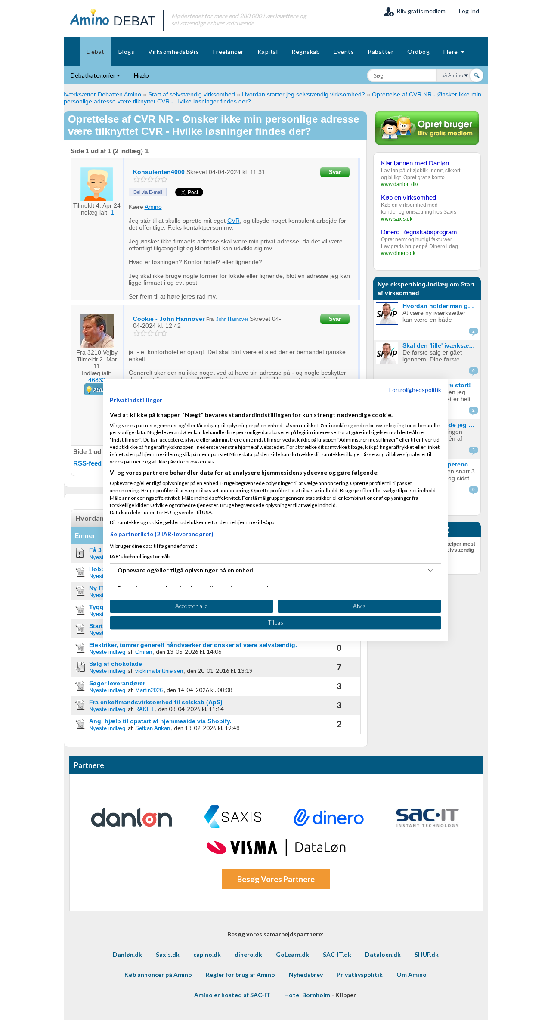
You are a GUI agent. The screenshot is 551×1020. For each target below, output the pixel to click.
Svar (335, 172)
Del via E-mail (147, 192)
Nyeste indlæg (107, 652)
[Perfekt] (164, 179)
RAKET (144, 709)
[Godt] (157, 179)
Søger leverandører (117, 683)
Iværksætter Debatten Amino (102, 94)
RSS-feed (87, 463)
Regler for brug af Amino (240, 974)
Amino (153, 206)
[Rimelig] (143, 179)
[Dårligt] (136, 179)
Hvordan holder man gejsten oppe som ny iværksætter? (440, 305)
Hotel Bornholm (307, 994)
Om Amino (411, 974)
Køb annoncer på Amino (158, 974)
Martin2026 (149, 690)
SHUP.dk (427, 954)
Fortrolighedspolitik (415, 389)
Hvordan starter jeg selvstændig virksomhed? (303, 94)
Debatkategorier (94, 75)
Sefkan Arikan (152, 728)
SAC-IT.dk (337, 954)
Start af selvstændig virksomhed (191, 94)
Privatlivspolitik (360, 974)
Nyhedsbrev (306, 974)
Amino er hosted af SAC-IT (232, 994)
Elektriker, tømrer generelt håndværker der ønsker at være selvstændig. (193, 644)
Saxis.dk (168, 954)
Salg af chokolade (115, 663)
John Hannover (232, 319)
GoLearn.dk (292, 954)
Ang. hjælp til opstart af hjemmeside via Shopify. (160, 721)
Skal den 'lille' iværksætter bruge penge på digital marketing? (440, 345)
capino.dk (207, 954)
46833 (96, 379)
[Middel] (150, 179)
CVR (233, 220)
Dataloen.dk (383, 954)
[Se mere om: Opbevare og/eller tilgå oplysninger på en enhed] (430, 570)
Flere (452, 51)
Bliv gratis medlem (420, 11)
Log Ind (469, 11)
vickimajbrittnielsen (159, 671)
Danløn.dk (127, 954)
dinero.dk (248, 954)
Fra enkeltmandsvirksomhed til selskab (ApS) (156, 702)
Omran (143, 652)
